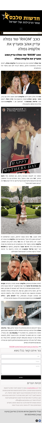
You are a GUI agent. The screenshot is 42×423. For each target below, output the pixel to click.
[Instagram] (37, 421)
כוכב (31, 347)
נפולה (36, 347)
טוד (34, 347)
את (22, 347)
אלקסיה (18, 347)
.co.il (32, 388)
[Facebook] (40, 421)
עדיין (15, 347)
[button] (21, 28)
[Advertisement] (21, 5)
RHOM (11, 347)
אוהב (24, 347)
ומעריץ (28, 347)
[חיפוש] (2, 33)
